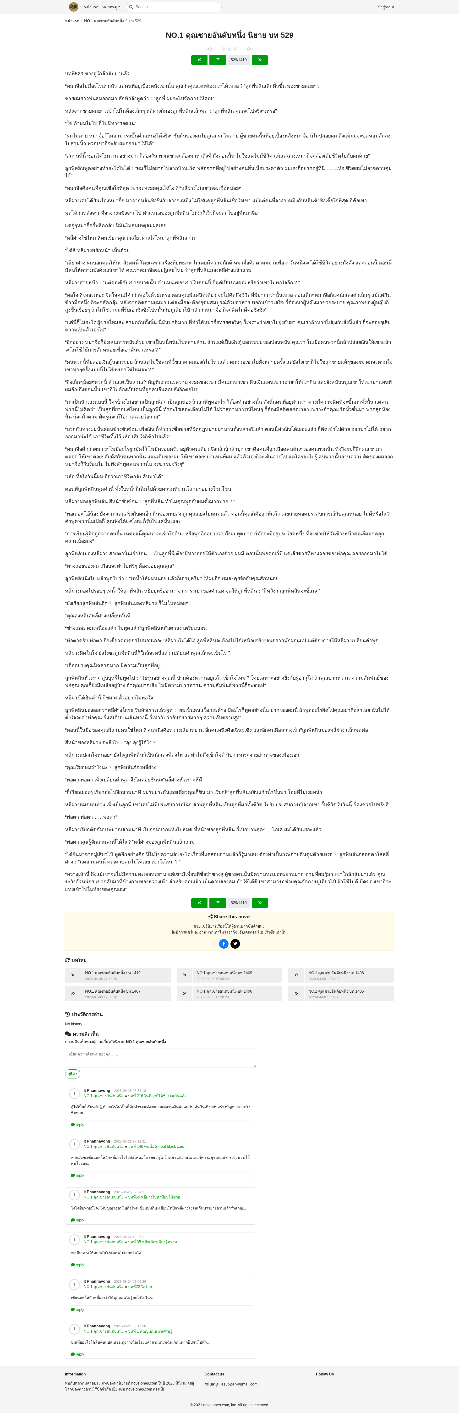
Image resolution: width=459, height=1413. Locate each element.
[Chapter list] (217, 60)
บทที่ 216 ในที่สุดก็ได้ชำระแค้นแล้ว (157, 1096)
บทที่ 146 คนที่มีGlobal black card (156, 1146)
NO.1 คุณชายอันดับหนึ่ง (104, 21)
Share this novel (232, 916)
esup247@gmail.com (239, 1384)
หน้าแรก (91, 7)
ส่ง (74, 1074)
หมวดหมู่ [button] (109, 7)
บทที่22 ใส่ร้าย (140, 1287)
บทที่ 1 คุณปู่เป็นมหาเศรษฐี (150, 1331)
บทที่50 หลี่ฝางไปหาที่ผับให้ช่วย (154, 1197)
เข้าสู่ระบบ (385, 7)
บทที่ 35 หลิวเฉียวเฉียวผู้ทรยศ (152, 1242)
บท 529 (135, 21)
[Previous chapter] (199, 60)
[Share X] (235, 944)
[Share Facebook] (224, 944)
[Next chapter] (260, 60)
